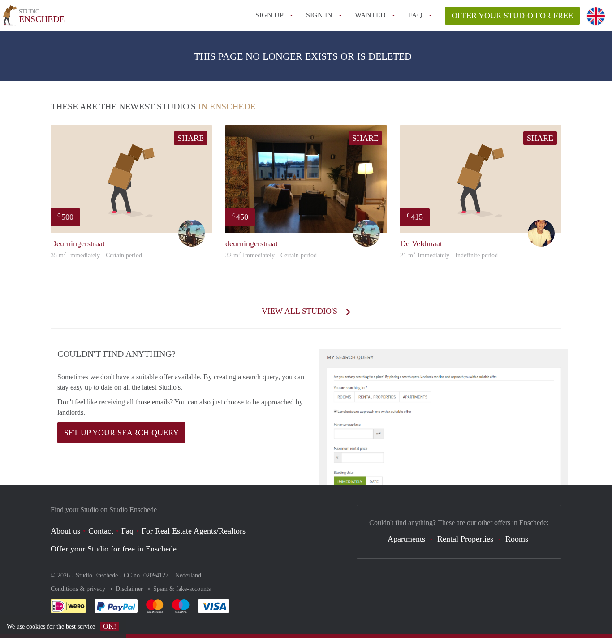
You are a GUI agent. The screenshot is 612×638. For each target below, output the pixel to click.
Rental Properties (465, 538)
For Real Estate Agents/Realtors (194, 530)
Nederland (188, 575)
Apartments (406, 538)
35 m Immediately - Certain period (96, 255)
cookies (35, 626)
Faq (127, 530)
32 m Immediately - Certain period (271, 255)
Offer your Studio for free (512, 15)
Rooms (516, 538)
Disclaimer (130, 589)
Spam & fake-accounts (182, 589)
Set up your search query (121, 432)
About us (65, 530)
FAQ (415, 15)
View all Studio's (301, 311)
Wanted (370, 15)
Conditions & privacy (79, 589)
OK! (109, 626)
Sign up (269, 15)
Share (190, 138)
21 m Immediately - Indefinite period (449, 255)
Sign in (319, 15)
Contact (100, 530)
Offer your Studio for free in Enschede (114, 548)
